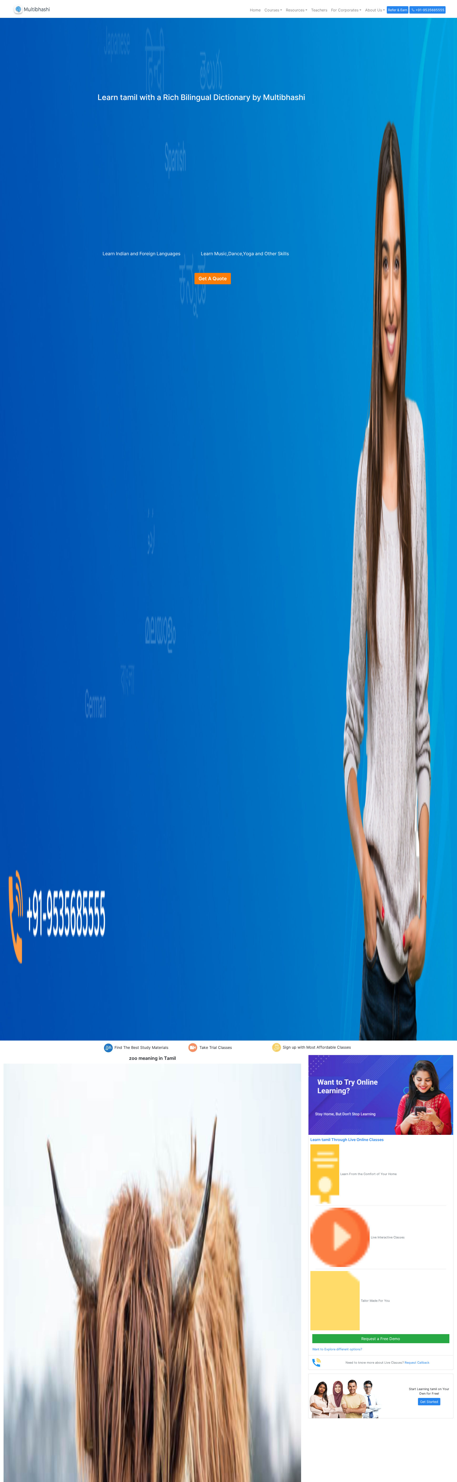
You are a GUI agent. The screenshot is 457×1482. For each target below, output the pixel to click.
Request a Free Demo (380, 1338)
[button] (273, 10)
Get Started (429, 1402)
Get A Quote (213, 278)
